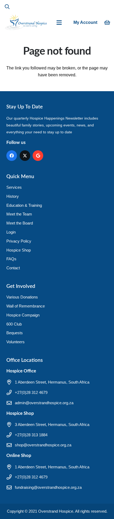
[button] (7, 6)
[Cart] (107, 22)
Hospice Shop (18, 250)
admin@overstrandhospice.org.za (44, 403)
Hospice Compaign (23, 315)
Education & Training (24, 205)
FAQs (11, 259)
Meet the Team (19, 214)
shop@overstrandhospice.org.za (43, 445)
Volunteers (15, 342)
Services (14, 187)
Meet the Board (19, 223)
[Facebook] (11, 155)
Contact (13, 268)
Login (11, 232)
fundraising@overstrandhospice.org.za (48, 487)
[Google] (38, 155)
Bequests (14, 333)
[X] (25, 155)
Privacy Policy (18, 241)
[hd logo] (25, 22)
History (12, 196)
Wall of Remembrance (25, 306)
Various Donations (22, 297)
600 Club (14, 324)
